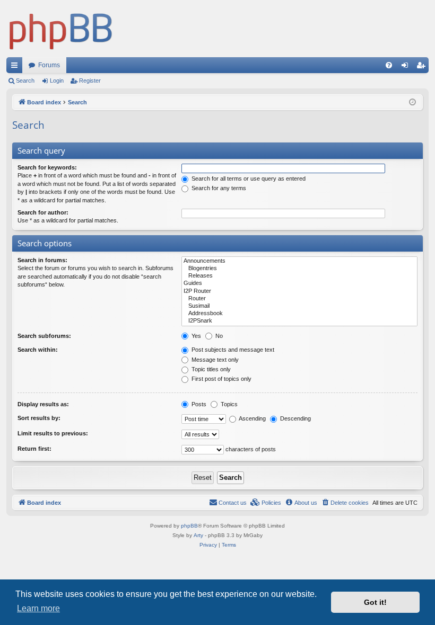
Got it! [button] (375, 602)
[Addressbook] (299, 313)
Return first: (34, 448)
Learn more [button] (38, 608)
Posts (198, 404)
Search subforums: (44, 336)
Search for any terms (218, 188)
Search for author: (43, 212)
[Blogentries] (299, 268)
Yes (195, 336)
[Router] (299, 298)
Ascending (252, 418)
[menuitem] (389, 65)
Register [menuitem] (423, 67)
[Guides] (299, 283)
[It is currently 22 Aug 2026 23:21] (412, 102)
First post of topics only (220, 379)
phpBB (189, 526)
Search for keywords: (47, 167)
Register (90, 80)
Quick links (16, 67)
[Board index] (61, 28)
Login (57, 80)
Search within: (38, 349)
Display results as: (43, 404)
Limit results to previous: (53, 433)
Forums (49, 65)
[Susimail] (299, 306)
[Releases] (299, 276)
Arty (198, 535)
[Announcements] (299, 261)
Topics (228, 404)
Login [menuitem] (407, 67)
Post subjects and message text (232, 349)
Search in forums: (42, 260)
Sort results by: (39, 418)
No (218, 336)
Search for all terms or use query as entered (248, 178)
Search (25, 80)
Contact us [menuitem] (233, 502)
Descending (295, 418)
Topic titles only (210, 369)
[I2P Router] (299, 291)
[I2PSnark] (299, 321)
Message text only (214, 359)
